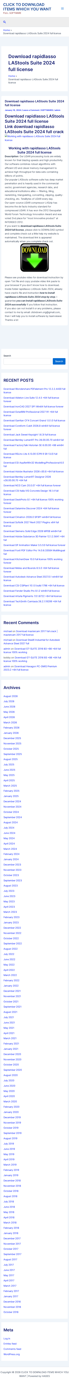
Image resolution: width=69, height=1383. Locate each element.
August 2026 (11, 696)
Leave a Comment (31, 110)
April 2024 (9, 843)
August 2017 (10, 1259)
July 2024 (9, 827)
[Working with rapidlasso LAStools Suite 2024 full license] (34, 138)
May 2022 (9, 964)
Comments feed (12, 1349)
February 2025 (11, 790)
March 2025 (10, 785)
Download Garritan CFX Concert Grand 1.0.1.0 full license (34, 420)
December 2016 (12, 1301)
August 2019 (10, 1138)
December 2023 (12, 864)
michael (8, 631)
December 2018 (12, 1180)
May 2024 (9, 838)
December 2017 (12, 1238)
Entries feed (10, 1343)
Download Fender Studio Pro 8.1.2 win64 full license (32, 590)
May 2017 (9, 1275)
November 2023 (12, 869)
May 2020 (9, 1091)
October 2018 (11, 1191)
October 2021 (11, 1001)
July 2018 (9, 1201)
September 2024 (13, 817)
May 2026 (9, 712)
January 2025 (11, 796)
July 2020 (9, 1080)
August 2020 (11, 1075)
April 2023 (9, 906)
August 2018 (10, 1196)
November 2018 (12, 1185)
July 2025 (9, 764)
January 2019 (11, 1175)
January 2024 (11, 859)
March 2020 (10, 1101)
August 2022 (11, 948)
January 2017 (11, 1296)
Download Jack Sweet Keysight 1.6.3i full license (30, 434)
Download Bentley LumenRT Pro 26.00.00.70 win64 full (34, 439)
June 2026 (9, 706)
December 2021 (12, 991)
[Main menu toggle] (62, 8)
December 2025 (12, 738)
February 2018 (11, 1227)
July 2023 (9, 890)
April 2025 (9, 780)
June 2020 (9, 1085)
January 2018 (11, 1233)
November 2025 (12, 743)
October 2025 (11, 748)
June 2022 (9, 959)
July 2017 (9, 1264)
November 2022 (12, 933)
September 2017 (12, 1254)
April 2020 (9, 1096)
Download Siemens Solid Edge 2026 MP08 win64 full (32, 531)
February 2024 (11, 854)
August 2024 (11, 822)
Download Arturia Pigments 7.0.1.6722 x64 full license (33, 596)
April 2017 (9, 1280)
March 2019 (10, 1164)
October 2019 (11, 1127)
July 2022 (9, 954)
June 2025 (9, 769)
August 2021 (10, 1012)
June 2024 (9, 833)
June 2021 (9, 1022)
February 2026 (11, 727)
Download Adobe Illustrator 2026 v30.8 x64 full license (34, 471)
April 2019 (9, 1159)
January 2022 (11, 985)
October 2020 (11, 1064)
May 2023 (9, 901)
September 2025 (13, 754)
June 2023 (9, 896)
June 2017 (9, 1270)
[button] (4, 22)
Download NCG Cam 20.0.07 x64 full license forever (32, 485)
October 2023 (11, 875)
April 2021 (9, 1033)
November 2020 (12, 1059)
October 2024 (11, 812)
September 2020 (13, 1069)
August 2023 (11, 885)
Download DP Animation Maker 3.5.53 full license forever (34, 545)
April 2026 (9, 717)
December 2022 (12, 927)
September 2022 (13, 943)
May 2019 (9, 1154)
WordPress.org (12, 1354)
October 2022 (11, 938)
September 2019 (13, 1133)
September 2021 (13, 1006)
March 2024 (10, 848)
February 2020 (11, 1106)
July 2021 (9, 1017)
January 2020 (11, 1112)
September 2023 (13, 880)
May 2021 (9, 1027)
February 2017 (11, 1291)
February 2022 (11, 980)
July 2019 (9, 1143)
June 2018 (9, 1206)
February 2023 (11, 917)
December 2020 (12, 1054)
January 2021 (11, 1048)
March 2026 (10, 722)
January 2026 (11, 733)
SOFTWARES (47, 110)
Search (7, 355)
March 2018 (10, 1222)
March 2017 (10, 1285)
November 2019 (12, 1122)
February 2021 (11, 1043)
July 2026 (9, 701)
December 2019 (12, 1117)
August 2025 (11, 759)
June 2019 (9, 1149)
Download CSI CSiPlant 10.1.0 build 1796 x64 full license (34, 585)
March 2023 (10, 912)
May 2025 (9, 775)
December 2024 (12, 801)
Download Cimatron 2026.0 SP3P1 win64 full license (32, 517)
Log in (7, 1338)
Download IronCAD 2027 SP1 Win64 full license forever (33, 406)
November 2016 (12, 1307)
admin (7, 648)
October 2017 (11, 1248)
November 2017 (12, 1243)
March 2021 (10, 1038)
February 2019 (11, 1170)
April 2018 (9, 1217)
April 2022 (9, 970)
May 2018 (9, 1212)
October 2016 (11, 1312)
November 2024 (12, 806)
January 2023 (11, 922)
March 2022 (10, 975)
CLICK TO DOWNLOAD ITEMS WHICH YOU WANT (27, 6)
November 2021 (12, 996)
